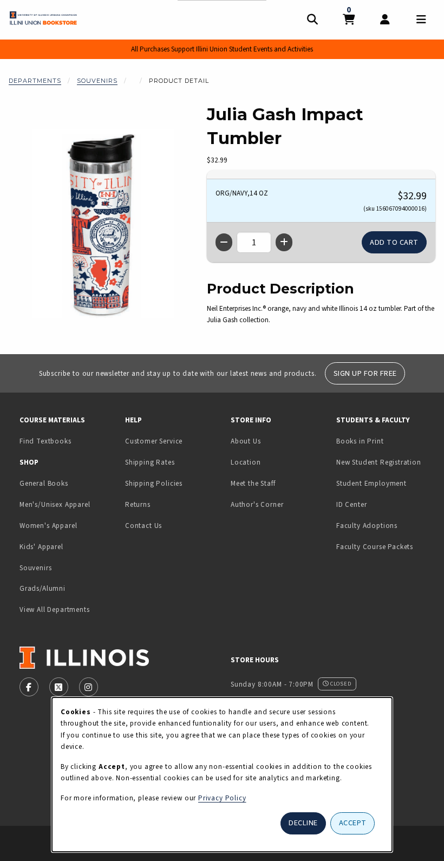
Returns (138, 504)
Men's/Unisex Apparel (54, 504)
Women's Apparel (48, 525)
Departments (35, 80)
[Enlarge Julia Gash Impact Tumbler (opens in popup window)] (103, 223)
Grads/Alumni (42, 588)
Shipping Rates (150, 462)
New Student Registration (378, 462)
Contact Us (143, 525)
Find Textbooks (45, 441)
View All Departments (54, 609)
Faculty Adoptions (366, 525)
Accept (353, 823)
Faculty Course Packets (374, 547)
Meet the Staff (253, 483)
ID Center (384, 504)
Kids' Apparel (41, 547)
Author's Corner (257, 504)
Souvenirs (97, 80)
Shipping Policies (153, 483)
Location (246, 462)
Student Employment (384, 483)
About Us (246, 441)
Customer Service (153, 441)
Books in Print (384, 440)
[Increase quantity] (284, 242)
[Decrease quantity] (224, 242)
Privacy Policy (222, 798)
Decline (303, 823)
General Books (43, 483)
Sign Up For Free (365, 373)
